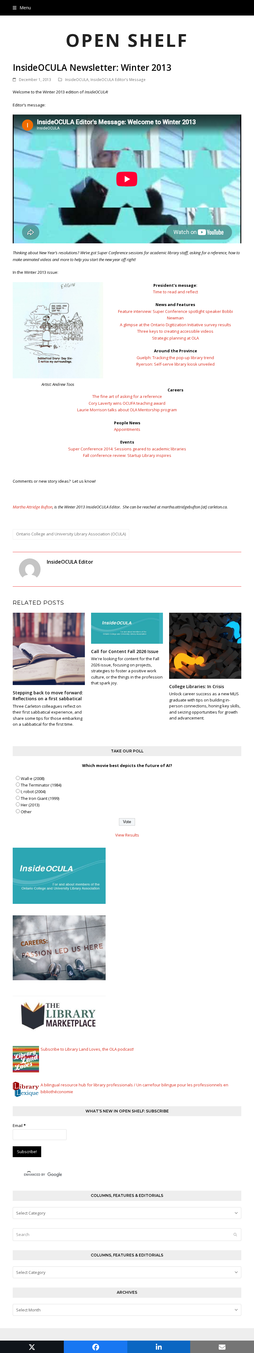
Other (26, 811)
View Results (127, 835)
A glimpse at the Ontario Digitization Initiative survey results (175, 324)
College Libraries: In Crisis (196, 686)
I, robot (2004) (33, 791)
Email (19, 1125)
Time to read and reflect (175, 292)
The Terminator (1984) (41, 785)
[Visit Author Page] (30, 568)
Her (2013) (30, 805)
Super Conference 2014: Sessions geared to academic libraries (127, 449)
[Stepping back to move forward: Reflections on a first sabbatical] (49, 648)
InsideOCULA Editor (70, 561)
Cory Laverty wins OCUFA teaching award (127, 403)
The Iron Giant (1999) (40, 798)
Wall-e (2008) (32, 778)
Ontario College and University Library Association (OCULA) (71, 534)
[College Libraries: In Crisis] (205, 645)
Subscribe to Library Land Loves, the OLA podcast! (87, 1049)
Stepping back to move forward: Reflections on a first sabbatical (48, 695)
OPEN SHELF (127, 40)
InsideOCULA (77, 79)
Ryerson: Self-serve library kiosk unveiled (175, 364)
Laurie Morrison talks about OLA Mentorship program (127, 410)
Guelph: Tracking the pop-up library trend (175, 357)
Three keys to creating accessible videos (175, 331)
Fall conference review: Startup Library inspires (127, 455)
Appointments (127, 429)
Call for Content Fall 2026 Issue (124, 651)
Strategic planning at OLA (175, 338)
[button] (22, 8)
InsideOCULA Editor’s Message (118, 79)
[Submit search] (235, 1234)
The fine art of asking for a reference (127, 396)
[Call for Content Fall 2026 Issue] (127, 628)
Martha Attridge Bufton (32, 507)
